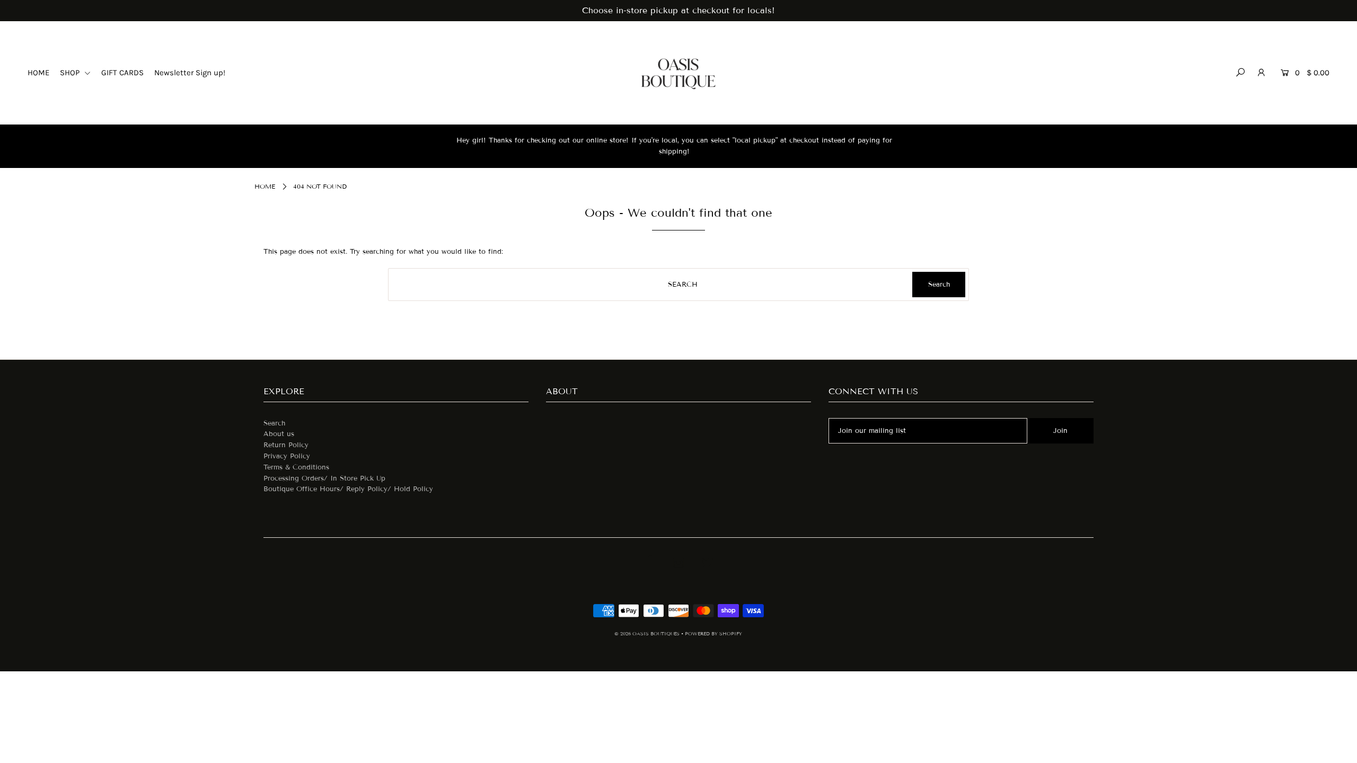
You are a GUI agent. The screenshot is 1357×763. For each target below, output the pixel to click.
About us (278, 434)
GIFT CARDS (122, 72)
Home (264, 186)
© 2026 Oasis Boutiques (647, 634)
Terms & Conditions (296, 467)
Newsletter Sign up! (189, 72)
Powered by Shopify (713, 634)
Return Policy (286, 445)
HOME (38, 72)
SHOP (71, 72)
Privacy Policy (286, 456)
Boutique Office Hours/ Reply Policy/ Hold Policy (348, 489)
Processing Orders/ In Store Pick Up (324, 478)
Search (274, 423)
